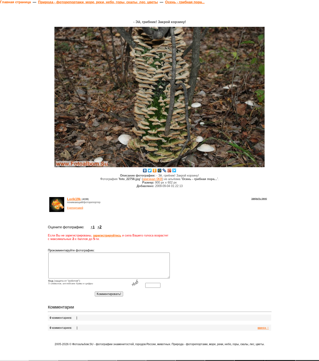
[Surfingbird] (174, 170)
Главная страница (15, 2)
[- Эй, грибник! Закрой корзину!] (159, 97)
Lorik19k (74, 199)
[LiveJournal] (164, 170)
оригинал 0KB (152, 179)
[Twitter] (149, 170)
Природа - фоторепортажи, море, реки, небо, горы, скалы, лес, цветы (98, 2)
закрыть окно (259, 198)
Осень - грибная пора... (185, 2)
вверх (263, 328)
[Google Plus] (169, 170)
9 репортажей (75, 207)
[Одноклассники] (154, 170)
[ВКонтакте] (144, 170)
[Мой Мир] (159, 170)
